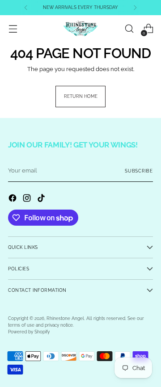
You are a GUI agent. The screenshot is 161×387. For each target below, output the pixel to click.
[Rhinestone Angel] (80, 28)
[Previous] (26, 7)
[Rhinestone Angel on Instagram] (27, 199)
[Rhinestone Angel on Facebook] (13, 199)
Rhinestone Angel (65, 318)
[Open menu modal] (13, 29)
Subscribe (139, 170)
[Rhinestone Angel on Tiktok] (42, 199)
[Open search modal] (129, 29)
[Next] (135, 7)
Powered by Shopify (29, 331)
